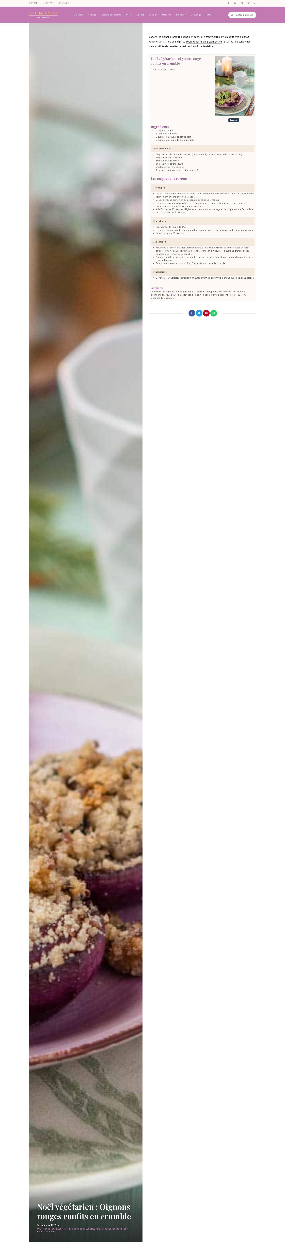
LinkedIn (255, 3)
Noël (100, 1229)
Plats (129, 15)
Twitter (248, 3)
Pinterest (241, 3)
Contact (63, 3)
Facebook (228, 3)
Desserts (166, 15)
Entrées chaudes (73, 1229)
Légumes (90, 1229)
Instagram (235, 3)
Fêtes (208, 15)
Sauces (140, 15)
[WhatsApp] (213, 313)
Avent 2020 (43, 1229)
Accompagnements (111, 15)
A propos (48, 3)
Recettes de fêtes (116, 1229)
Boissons (181, 15)
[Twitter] (199, 313)
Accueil (33, 3)
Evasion (153, 15)
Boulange (196, 15)
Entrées (92, 15)
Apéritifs (78, 15)
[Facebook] (192, 313)
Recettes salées (47, 1232)
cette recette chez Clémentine (204, 41)
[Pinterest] (206, 313)
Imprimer (233, 120)
